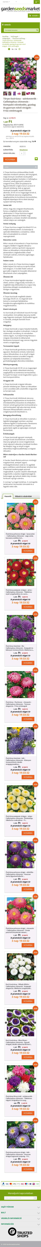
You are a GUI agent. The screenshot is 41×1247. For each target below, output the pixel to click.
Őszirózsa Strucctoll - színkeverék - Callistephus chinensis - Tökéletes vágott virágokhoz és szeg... (19, 1098)
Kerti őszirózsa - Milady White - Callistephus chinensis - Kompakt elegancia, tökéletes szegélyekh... (18, 986)
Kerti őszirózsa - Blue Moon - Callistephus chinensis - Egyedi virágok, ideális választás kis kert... (18, 1042)
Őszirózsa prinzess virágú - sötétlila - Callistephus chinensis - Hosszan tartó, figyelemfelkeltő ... (20, 874)
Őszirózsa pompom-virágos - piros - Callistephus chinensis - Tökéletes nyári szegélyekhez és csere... (19, 592)
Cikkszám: (7, 146)
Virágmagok (6, 38)
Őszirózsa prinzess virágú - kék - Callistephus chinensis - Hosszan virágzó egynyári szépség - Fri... (18, 1154)
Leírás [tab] (6, 167)
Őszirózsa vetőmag (18, 38)
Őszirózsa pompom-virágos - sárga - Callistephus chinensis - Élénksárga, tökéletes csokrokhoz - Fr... (19, 818)
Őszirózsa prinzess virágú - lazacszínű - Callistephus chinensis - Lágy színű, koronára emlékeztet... (20, 536)
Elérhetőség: (8, 150)
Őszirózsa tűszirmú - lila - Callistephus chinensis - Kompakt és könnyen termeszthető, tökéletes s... (20, 648)
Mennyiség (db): (9, 153)
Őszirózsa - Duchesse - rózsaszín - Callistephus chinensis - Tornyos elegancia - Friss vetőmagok (19, 704)
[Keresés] (37, 30)
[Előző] (9, 49)
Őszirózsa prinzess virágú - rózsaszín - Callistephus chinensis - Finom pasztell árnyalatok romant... (20, 930)
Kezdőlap (5, 36)
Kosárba (10, 159)
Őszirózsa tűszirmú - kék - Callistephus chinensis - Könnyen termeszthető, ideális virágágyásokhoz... (18, 761)
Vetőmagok (14, 36)
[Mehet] (35, 1198)
